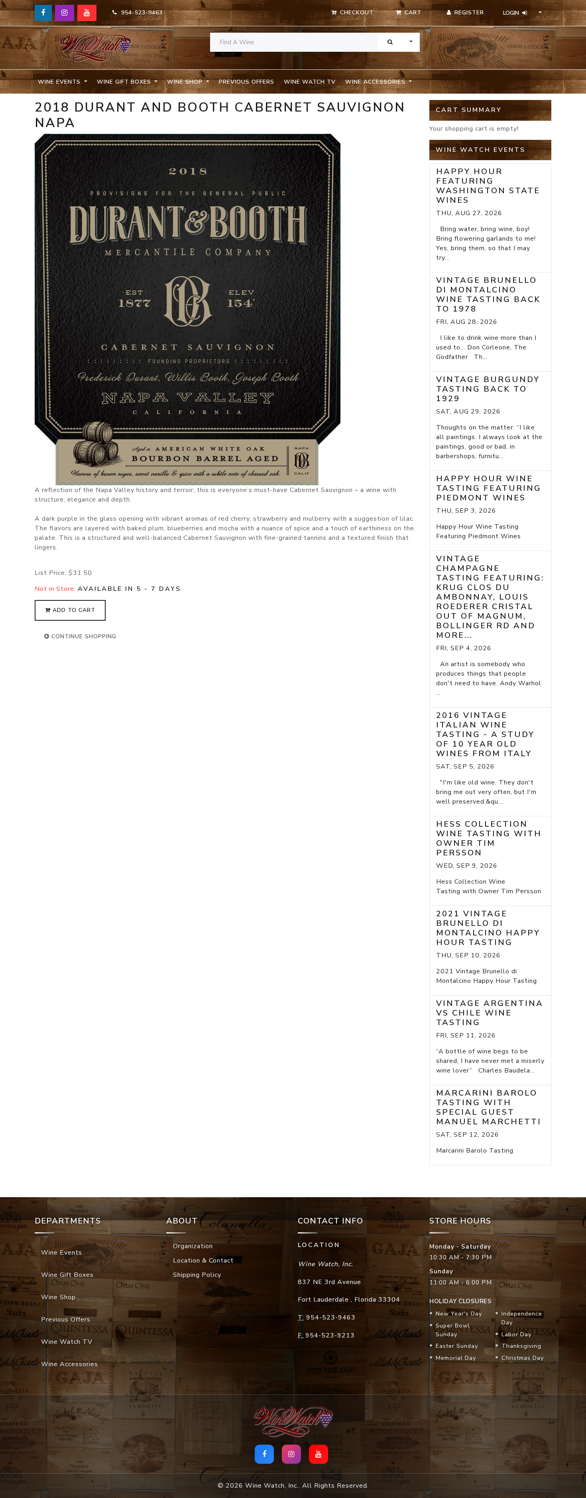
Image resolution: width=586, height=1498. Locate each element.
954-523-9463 (140, 12)
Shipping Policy (197, 1275)
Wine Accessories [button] (376, 82)
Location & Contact (203, 1260)
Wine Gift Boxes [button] (125, 82)
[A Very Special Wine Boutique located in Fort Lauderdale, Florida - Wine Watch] (96, 48)
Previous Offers (246, 82)
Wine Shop (58, 1297)
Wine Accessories (69, 1364)
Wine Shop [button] (186, 82)
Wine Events (61, 1252)
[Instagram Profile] (64, 13)
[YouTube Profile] (86, 13)
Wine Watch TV (310, 82)
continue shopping (82, 636)
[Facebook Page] (43, 13)
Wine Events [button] (60, 82)
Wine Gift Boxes (67, 1275)
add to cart (73, 610)
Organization (193, 1246)
